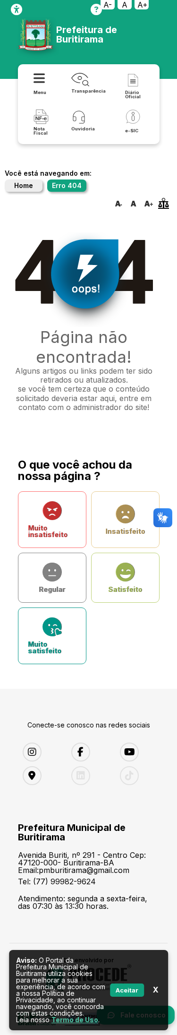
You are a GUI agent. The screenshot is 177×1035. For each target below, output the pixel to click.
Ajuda (96, 9)
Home (23, 185)
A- (107, 4)
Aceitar (127, 990)
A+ (142, 4)
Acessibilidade (16, 9)
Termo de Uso (74, 1020)
